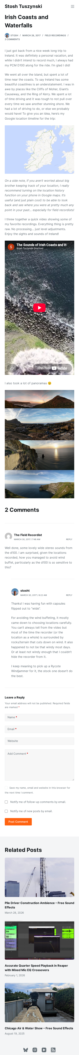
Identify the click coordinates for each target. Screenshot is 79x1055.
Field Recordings (55, 35)
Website (13, 741)
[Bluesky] (25, 1050)
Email (12, 729)
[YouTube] (44, 1050)
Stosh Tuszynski (23, 6)
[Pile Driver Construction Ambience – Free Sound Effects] (39, 877)
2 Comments (12, 39)
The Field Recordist (28, 535)
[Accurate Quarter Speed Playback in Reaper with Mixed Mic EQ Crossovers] (39, 940)
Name (12, 717)
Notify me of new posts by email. (31, 811)
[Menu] (72, 6)
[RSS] (53, 1050)
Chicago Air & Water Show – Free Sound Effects (39, 1028)
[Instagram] (35, 1050)
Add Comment (18, 753)
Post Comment (18, 821)
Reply (69, 539)
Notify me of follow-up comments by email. (38, 802)
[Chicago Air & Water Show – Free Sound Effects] (39, 1002)
